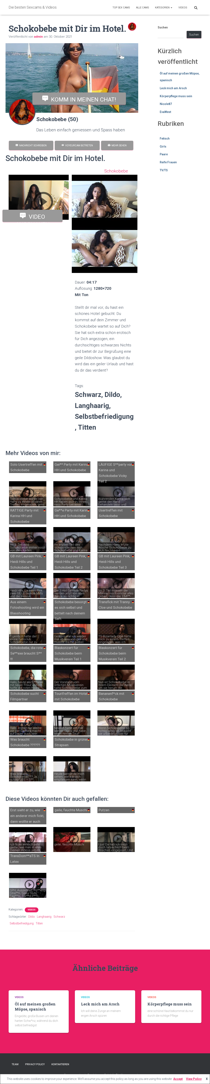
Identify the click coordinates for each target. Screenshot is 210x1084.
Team (15, 1064)
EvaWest (165, 112)
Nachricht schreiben (32, 145)
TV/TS (164, 170)
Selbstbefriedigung (22, 923)
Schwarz (59, 916)
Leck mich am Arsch (173, 88)
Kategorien (162, 7)
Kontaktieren (60, 1064)
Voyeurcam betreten (78, 145)
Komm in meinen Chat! (82, 99)
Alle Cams (142, 7)
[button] (171, 7)
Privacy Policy (35, 1064)
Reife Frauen (168, 162)
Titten (39, 923)
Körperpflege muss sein (176, 96)
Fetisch (165, 138)
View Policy (194, 1079)
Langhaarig (44, 916)
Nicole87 (166, 104)
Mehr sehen (118, 145)
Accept (178, 1079)
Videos (182, 7)
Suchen (163, 27)
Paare (164, 154)
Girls (163, 146)
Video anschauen (33, 217)
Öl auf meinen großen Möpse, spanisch (35, 1007)
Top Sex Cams (121, 7)
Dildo (31, 916)
